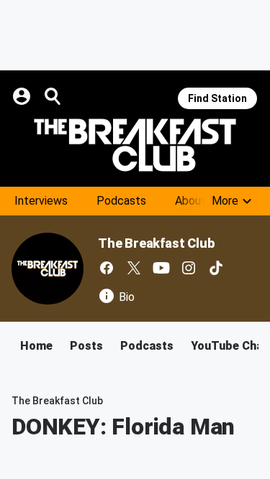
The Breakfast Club (156, 243)
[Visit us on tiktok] (216, 267)
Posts (86, 346)
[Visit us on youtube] (161, 267)
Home (36, 346)
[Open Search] (53, 96)
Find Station (217, 98)
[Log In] (23, 96)
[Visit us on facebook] (106, 267)
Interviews (41, 201)
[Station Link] (135, 145)
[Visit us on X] (134, 267)
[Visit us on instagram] (188, 267)
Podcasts (121, 201)
